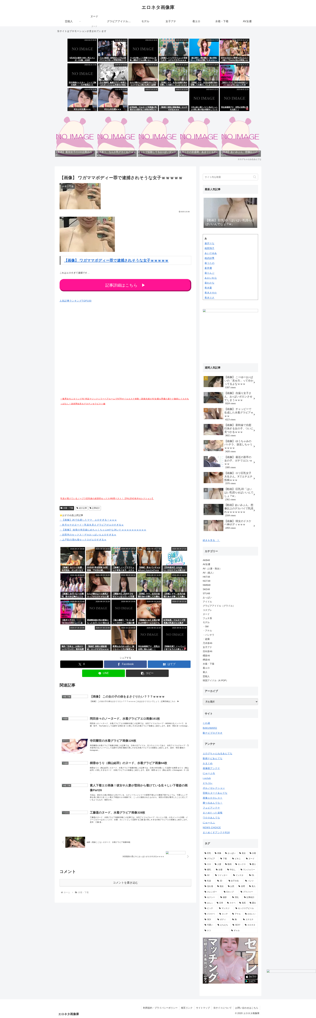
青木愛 (208, 287)
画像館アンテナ (211, 768)
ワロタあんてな (211, 817)
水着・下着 (68, 508)
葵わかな (209, 282)
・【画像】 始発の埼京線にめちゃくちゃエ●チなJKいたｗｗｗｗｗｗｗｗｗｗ (103, 529)
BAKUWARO (210, 728)
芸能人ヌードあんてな (215, 793)
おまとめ (208, 763)
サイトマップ (203, 1007)
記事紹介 (96, 508)
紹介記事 (83, 508)
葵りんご (209, 273)
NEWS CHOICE (212, 827)
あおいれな (211, 278)
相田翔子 (209, 248)
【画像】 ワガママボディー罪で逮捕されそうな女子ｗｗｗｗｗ (116, 260)
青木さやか (211, 292)
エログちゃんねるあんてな (217, 753)
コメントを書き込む (125, 882)
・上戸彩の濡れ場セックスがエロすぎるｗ (83, 539)
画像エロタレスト (213, 798)
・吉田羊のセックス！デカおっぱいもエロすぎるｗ (88, 534)
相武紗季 (209, 258)
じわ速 (206, 723)
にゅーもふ (209, 822)
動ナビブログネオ (213, 733)
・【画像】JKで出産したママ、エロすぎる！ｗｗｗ (88, 520)
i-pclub (207, 778)
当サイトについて (222, 1007)
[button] (147, 673)
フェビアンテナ (211, 807)
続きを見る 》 (211, 540)
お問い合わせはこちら (246, 1007)
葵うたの (209, 263)
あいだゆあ (211, 253)
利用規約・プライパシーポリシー (160, 1007)
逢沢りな (209, 243)
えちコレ (208, 783)
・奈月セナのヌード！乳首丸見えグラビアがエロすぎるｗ (92, 524)
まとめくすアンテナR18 (216, 832)
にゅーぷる (209, 773)
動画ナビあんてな (213, 758)
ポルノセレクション (214, 788)
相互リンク (187, 1007)
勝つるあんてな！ (213, 803)
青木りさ (209, 297)
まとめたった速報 (213, 812)
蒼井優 (208, 268)
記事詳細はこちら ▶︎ (125, 285)
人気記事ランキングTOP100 (76, 300)
